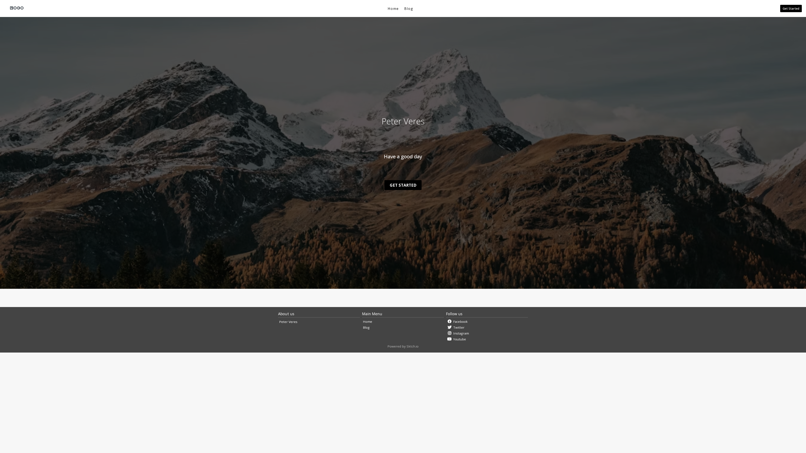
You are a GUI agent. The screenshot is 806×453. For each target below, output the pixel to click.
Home (393, 8)
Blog (408, 8)
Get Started (791, 8)
